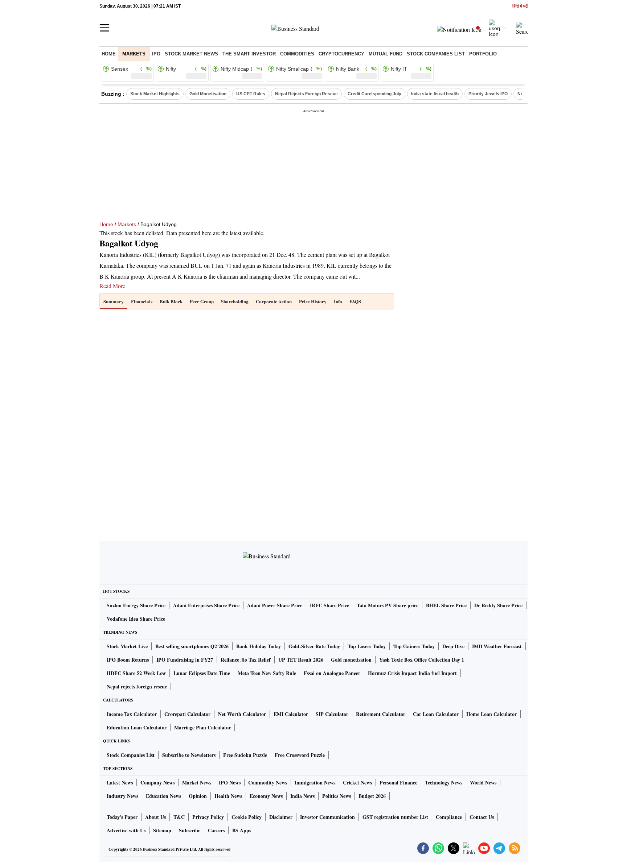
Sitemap (162, 830)
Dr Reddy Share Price (498, 605)
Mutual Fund (385, 54)
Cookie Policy (246, 817)
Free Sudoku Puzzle (245, 755)
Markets (134, 54)
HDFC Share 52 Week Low (136, 673)
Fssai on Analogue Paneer (332, 673)
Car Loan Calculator (436, 714)
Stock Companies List (131, 755)
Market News (196, 782)
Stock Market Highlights (155, 93)
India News (302, 796)
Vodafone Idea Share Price (136, 618)
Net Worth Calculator (242, 714)
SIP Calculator (332, 714)
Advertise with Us (126, 830)
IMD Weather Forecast (497, 646)
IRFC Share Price (329, 605)
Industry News (122, 796)
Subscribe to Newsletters (189, 755)
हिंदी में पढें (520, 6)
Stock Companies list (436, 54)
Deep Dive (453, 646)
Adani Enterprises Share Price (206, 605)
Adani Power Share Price (274, 605)
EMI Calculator (291, 714)
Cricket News (357, 782)
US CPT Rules (250, 93)
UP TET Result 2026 (300, 659)
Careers (216, 830)
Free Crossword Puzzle (300, 755)
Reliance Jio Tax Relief (246, 659)
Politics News (336, 796)
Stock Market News (191, 54)
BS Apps (241, 830)
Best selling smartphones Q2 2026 (192, 646)
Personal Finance (398, 782)
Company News (157, 782)
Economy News (266, 796)
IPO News (230, 782)
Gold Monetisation (207, 93)
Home (109, 54)
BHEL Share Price (446, 605)
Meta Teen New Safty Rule (267, 673)
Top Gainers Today (414, 646)
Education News (163, 796)
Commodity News (267, 782)
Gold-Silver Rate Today (314, 646)
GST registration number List (395, 817)
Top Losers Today (367, 646)
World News (483, 782)
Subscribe (189, 830)
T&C (179, 817)
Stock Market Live (127, 646)
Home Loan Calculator (491, 714)
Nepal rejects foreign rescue (137, 686)
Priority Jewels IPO (488, 93)
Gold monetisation (351, 659)
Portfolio (483, 54)
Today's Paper (122, 817)
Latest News (120, 782)
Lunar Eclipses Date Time (201, 673)
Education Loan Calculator (137, 727)
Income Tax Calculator (132, 714)
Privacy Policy (208, 817)
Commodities (297, 54)
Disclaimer (280, 817)
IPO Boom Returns (128, 659)
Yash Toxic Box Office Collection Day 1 (421, 659)
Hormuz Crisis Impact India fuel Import (412, 673)
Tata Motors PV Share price (387, 605)
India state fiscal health (435, 93)
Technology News (443, 782)
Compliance (449, 817)
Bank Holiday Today (258, 646)
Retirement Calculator (380, 714)
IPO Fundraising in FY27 (184, 659)
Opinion (198, 796)
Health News (228, 796)
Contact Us (482, 817)
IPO (156, 54)
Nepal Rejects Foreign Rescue (306, 93)
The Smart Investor (249, 54)
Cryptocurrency (341, 54)
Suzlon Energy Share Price (136, 605)
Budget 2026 (372, 796)
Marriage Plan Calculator (202, 727)
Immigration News (315, 782)
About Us (155, 817)
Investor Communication (327, 817)
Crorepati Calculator (187, 714)
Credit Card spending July (374, 93)
